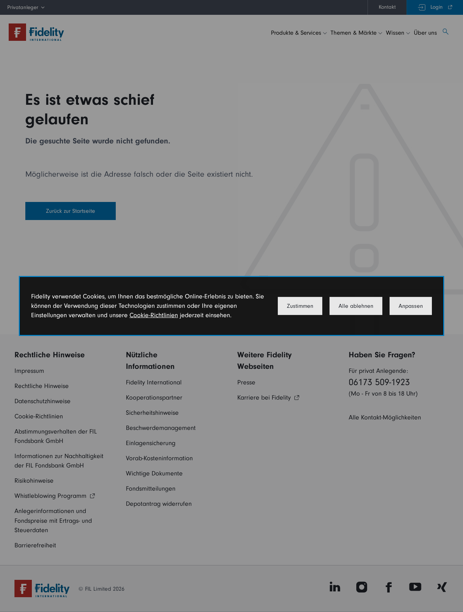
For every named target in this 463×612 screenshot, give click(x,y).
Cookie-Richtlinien (153, 315)
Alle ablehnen (356, 306)
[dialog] (231, 306)
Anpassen (411, 306)
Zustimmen (300, 306)
